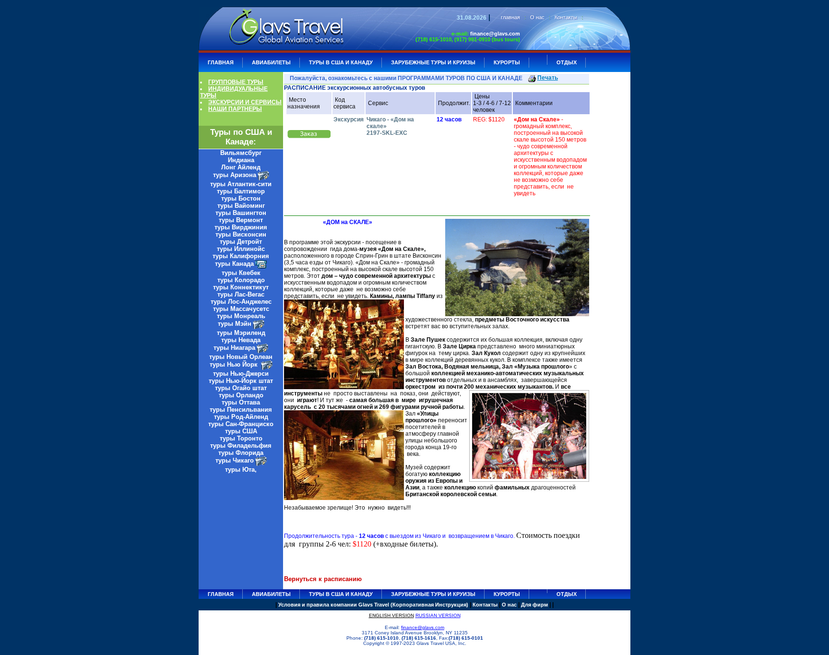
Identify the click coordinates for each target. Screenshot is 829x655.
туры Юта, (241, 469)
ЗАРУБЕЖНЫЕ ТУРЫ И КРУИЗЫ (433, 62)
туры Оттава (241, 402)
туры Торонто (241, 438)
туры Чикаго (234, 460)
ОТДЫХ (567, 62)
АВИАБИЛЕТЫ (271, 62)
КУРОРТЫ (507, 62)
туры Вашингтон (240, 212)
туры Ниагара (234, 347)
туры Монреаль (241, 316)
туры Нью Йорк (235, 364)
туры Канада (234, 263)
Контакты (566, 17)
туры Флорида (240, 452)
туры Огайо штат (241, 388)
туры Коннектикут (241, 287)
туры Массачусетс (241, 308)
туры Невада (241, 340)
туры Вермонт (241, 220)
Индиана (241, 160)
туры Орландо (241, 395)
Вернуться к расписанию (323, 579)
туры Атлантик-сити (241, 184)
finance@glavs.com (495, 33)
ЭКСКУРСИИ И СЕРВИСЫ (245, 102)
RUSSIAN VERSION (438, 615)
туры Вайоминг (241, 205)
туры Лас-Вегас (240, 294)
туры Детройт (241, 241)
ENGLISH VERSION (391, 615)
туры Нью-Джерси (241, 373)
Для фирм (534, 604)
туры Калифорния (241, 256)
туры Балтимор (241, 191)
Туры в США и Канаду (341, 62)
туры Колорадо (241, 280)
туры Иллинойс (241, 248)
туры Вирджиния (240, 227)
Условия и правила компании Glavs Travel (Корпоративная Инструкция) (373, 604)
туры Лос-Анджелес (241, 301)
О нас (537, 17)
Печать (547, 77)
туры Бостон (241, 198)
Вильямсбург (240, 152)
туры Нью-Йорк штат (241, 380)
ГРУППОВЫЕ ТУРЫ (235, 82)
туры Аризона (234, 175)
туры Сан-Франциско (240, 424)
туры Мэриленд (241, 332)
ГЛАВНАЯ (221, 62)
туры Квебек (241, 272)
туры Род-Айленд (241, 416)
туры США (241, 431)
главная (510, 17)
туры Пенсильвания (241, 409)
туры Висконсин (240, 234)
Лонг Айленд (241, 167)
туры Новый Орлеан (240, 356)
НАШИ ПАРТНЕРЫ (235, 109)
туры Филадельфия (241, 445)
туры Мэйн (234, 323)
